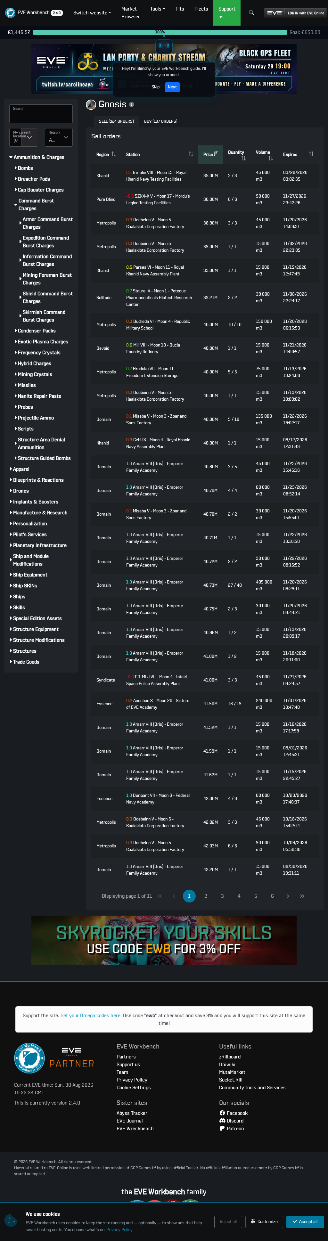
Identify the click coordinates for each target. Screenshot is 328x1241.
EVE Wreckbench (135, 1128)
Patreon (235, 1128)
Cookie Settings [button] (134, 1087)
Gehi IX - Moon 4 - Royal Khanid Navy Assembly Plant (158, 443)
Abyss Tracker (132, 1113)
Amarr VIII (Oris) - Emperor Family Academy (154, 467)
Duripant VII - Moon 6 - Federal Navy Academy (158, 798)
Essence (104, 704)
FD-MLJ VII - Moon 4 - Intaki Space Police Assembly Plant (156, 680)
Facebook (237, 1113)
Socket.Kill (230, 1079)
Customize (267, 1222)
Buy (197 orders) (160, 121)
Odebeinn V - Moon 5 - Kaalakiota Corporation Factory (155, 223)
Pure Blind (105, 199)
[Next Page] (288, 896)
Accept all (307, 1222)
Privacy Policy (119, 1230)
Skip (156, 87)
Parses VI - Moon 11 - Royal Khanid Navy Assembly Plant (155, 270)
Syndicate (105, 680)
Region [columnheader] (102, 154)
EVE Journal (130, 1120)
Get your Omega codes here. (91, 1015)
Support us (128, 1064)
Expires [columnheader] (290, 154)
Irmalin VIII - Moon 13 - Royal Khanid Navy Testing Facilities (156, 176)
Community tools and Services (252, 1087)
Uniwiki (227, 1064)
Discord (234, 1120)
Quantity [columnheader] (236, 152)
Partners (126, 1056)
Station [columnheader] (133, 154)
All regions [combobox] (54, 140)
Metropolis (106, 223)
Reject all (228, 1222)
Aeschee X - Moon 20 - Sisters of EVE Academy (157, 704)
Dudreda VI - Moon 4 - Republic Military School (158, 325)
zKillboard (230, 1056)
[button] (34, 13)
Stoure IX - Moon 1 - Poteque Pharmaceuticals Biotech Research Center (159, 298)
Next (172, 87)
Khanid (102, 176)
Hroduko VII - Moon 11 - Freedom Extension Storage (152, 372)
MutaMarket (232, 1072)
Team (122, 1072)
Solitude (103, 298)
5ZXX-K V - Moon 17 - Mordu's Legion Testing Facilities (158, 199)
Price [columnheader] (208, 154)
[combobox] (15, 137)
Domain (103, 419)
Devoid (102, 348)
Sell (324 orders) (116, 121)
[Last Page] (302, 896)
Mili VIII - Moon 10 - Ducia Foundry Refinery (153, 348)
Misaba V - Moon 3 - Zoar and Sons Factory (156, 419)
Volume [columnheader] (263, 152)
